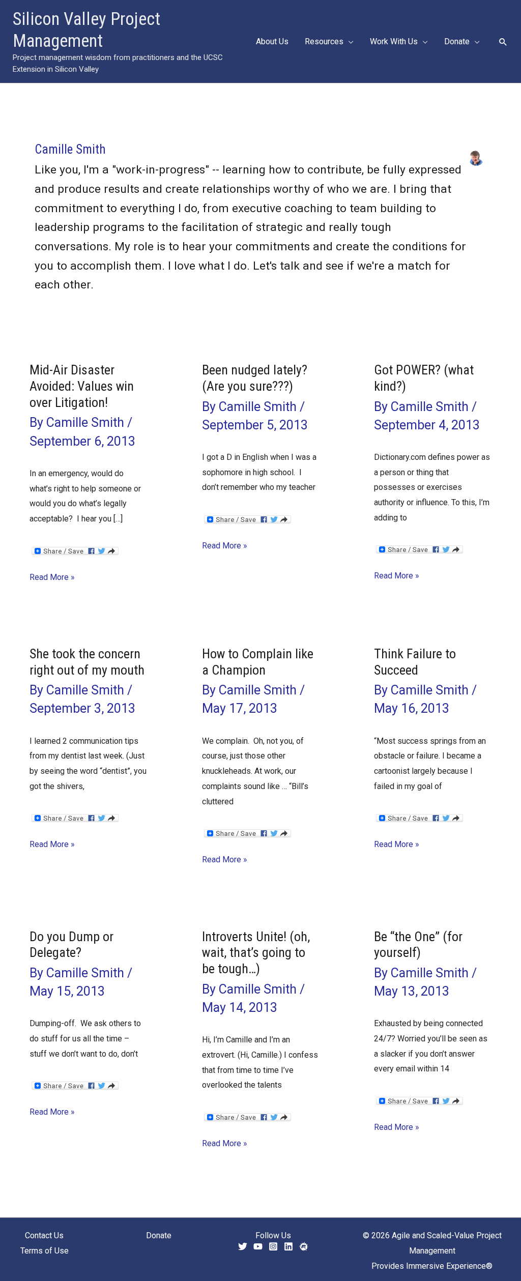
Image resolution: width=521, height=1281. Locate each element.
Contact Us (44, 1235)
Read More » (52, 578)
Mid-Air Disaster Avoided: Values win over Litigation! (82, 386)
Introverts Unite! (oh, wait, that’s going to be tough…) (256, 953)
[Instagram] (273, 1246)
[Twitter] (242, 1246)
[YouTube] (258, 1246)
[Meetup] (303, 1246)
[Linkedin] (288, 1246)
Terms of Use (44, 1251)
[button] (348, 42)
